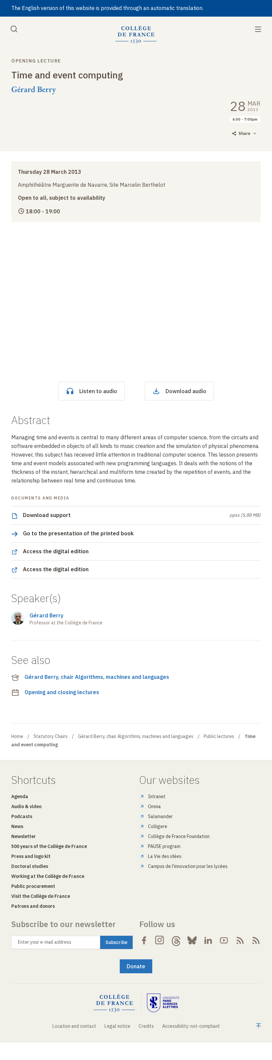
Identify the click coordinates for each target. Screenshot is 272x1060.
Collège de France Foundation (179, 836)
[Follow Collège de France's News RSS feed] (240, 940)
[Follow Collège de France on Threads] (176, 940)
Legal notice (117, 1026)
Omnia (154, 806)
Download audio (186, 391)
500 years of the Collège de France (49, 846)
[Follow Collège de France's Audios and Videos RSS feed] (256, 940)
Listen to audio (98, 391)
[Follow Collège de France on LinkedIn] (208, 940)
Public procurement (33, 886)
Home (17, 736)
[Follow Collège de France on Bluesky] (192, 940)
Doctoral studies (29, 866)
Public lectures (219, 736)
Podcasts (21, 816)
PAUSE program (164, 846)
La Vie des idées (164, 856)
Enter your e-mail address (44, 942)
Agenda (19, 796)
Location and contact (74, 1026)
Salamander (160, 816)
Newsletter (23, 836)
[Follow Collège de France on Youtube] (224, 940)
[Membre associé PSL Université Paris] (163, 1003)
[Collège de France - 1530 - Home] (136, 34)
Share (244, 133)
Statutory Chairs (51, 736)
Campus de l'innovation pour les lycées (188, 866)
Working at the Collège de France (47, 876)
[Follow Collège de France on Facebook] (144, 940)
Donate (136, 966)
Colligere (157, 826)
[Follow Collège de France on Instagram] (160, 940)
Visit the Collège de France (40, 896)
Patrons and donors (33, 906)
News (17, 826)
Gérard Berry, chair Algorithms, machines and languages (97, 677)
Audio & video (26, 806)
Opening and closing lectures (62, 692)
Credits (146, 1026)
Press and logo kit (30, 856)
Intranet (157, 796)
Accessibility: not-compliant (191, 1026)
